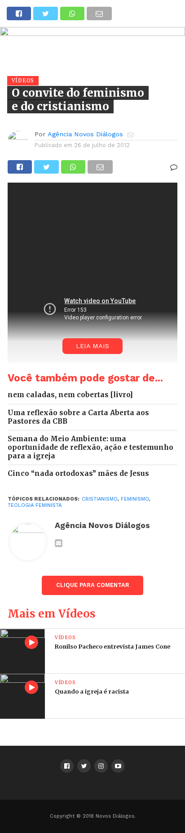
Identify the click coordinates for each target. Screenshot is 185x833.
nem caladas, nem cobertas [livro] (70, 395)
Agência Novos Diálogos (85, 134)
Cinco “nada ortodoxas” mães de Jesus (78, 474)
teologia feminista (35, 505)
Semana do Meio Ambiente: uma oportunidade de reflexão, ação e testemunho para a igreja (90, 447)
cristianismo (100, 499)
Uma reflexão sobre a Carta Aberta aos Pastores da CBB (78, 417)
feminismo (135, 499)
